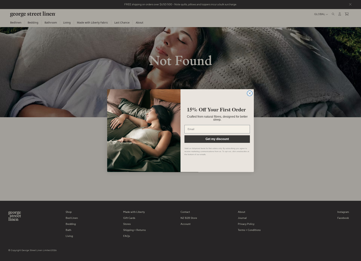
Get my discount (217, 139)
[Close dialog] (249, 93)
